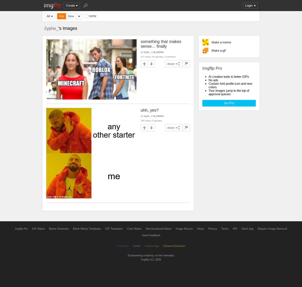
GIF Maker (38, 228)
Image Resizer (184, 228)
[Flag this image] (186, 63)
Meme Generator (59, 228)
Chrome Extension (174, 246)
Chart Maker (134, 228)
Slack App (247, 228)
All (48, 16)
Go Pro (229, 103)
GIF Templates (114, 228)
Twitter (137, 246)
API (235, 228)
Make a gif (219, 50)
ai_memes (158, 52)
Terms (225, 228)
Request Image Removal (272, 228)
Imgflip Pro (21, 228)
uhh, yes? (150, 110)
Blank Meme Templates (87, 228)
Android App (152, 246)
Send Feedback (151, 235)
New (71, 16)
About (200, 228)
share (171, 63)
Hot (61, 16)
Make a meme (221, 42)
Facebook (123, 246)
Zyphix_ (51, 28)
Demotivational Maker (159, 228)
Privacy (212, 228)
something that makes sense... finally (161, 44)
